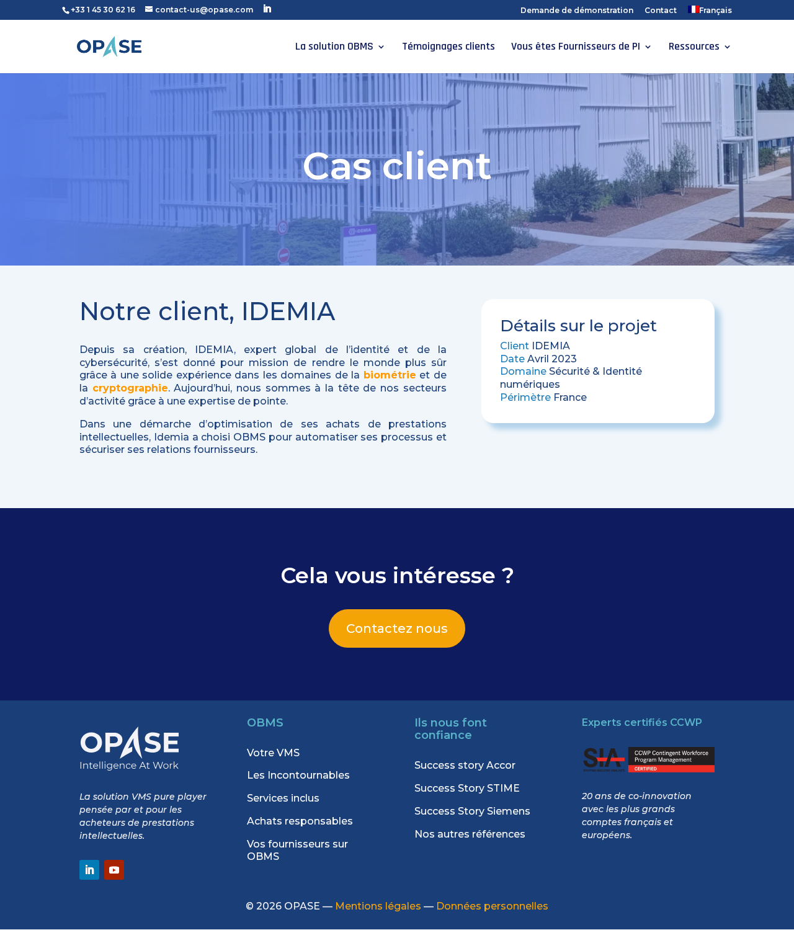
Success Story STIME (467, 788)
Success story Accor (464, 765)
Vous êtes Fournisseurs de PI (575, 47)
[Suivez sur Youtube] (114, 870)
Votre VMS (273, 753)
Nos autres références (469, 834)
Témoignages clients (448, 47)
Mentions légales (378, 906)
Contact (661, 11)
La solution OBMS (334, 47)
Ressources (694, 47)
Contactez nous (397, 628)
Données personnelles (492, 906)
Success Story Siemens (472, 811)
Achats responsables (300, 821)
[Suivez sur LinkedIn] (89, 870)
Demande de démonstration (576, 11)
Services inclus (283, 798)
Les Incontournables (298, 775)
